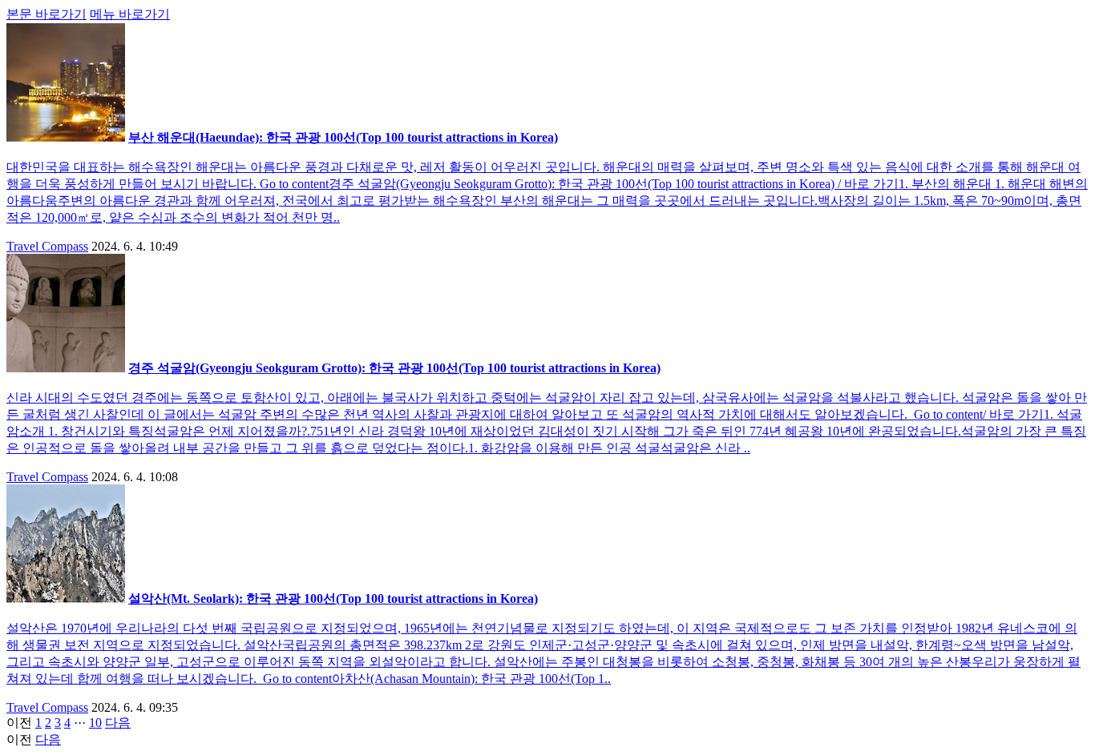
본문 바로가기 (46, 14)
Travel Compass (47, 246)
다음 (118, 722)
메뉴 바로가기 (130, 14)
